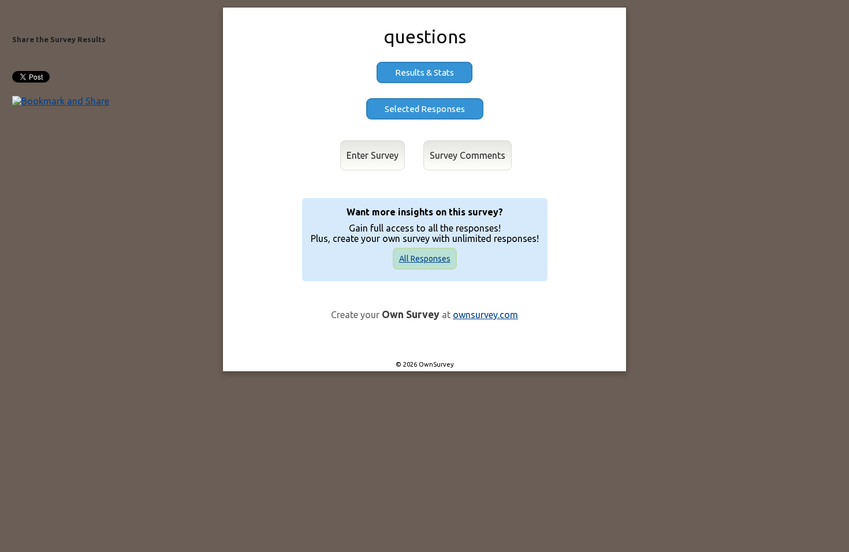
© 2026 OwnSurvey (425, 364)
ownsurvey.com (485, 314)
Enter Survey (373, 155)
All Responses (424, 258)
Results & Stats (424, 72)
